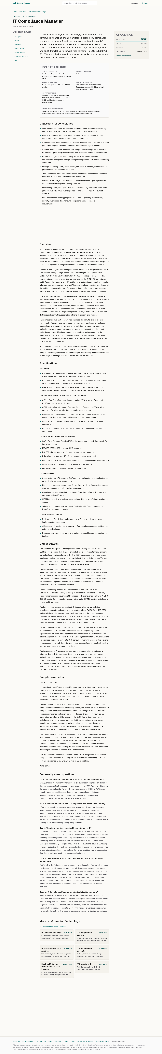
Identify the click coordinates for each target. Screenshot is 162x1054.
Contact (58, 1041)
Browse (145, 3)
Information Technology (37, 12)
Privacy (65, 1041)
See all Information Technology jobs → (54, 927)
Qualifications (19, 49)
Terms (73, 1041)
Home (15, 12)
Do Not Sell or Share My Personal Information (93, 1041)
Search (50, 1041)
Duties (17, 41)
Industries (135, 3)
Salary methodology (124, 56)
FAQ (16, 60)
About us (16, 1041)
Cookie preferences (118, 1041)
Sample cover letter (21, 56)
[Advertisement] (74, 222)
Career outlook (20, 52)
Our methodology (28, 1041)
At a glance (18, 37)
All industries (41, 1041)
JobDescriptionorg (21, 3)
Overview (18, 45)
